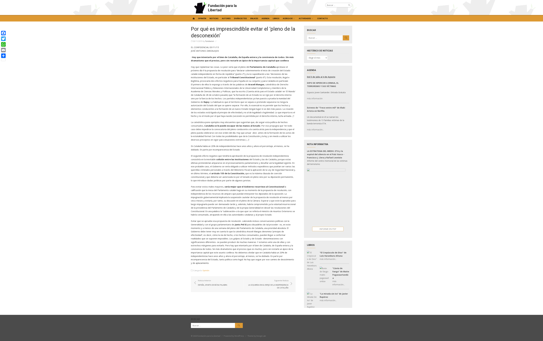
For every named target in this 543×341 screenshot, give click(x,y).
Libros (276, 18)
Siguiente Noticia (268, 284)
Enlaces (254, 18)
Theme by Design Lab (256, 336)
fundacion (209, 41)
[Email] (3, 50)
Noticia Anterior (212, 282)
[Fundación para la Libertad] (193, 18)
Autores (226, 18)
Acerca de (288, 18)
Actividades (305, 18)
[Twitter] (3, 39)
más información (315, 98)
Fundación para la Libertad (222, 8)
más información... (315, 129)
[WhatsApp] (3, 44)
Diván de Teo (240, 18)
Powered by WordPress (234, 336)
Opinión (202, 18)
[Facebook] (3, 33)
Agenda (265, 18)
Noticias (214, 18)
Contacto (322, 18)
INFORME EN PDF (327, 229)
